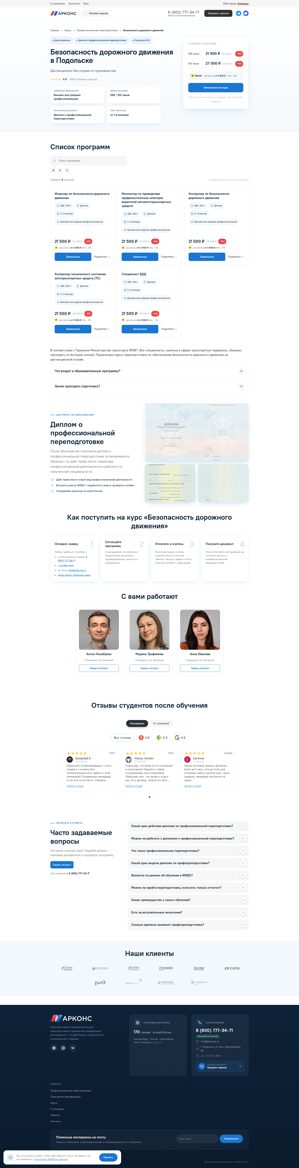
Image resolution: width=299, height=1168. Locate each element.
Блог (86, 3)
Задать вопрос (99, 668)
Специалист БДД (134, 274)
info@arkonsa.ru (77, 570)
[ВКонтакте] (72, 1048)
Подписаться (231, 1138)
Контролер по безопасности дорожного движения (209, 196)
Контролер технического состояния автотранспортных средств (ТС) (80, 276)
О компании (57, 3)
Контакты (74, 3)
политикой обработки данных (51, 1159)
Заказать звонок (218, 13)
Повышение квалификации (65, 1096)
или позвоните (69, 873)
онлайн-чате (67, 565)
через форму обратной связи (74, 575)
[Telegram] (54, 1048)
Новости (55, 1115)
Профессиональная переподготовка (70, 1090)
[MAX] (63, 1048)
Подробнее (100, 256)
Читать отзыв (75, 786)
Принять (108, 1157)
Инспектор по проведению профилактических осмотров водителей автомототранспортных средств (146, 200)
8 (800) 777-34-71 (183, 12)
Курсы (53, 1103)
